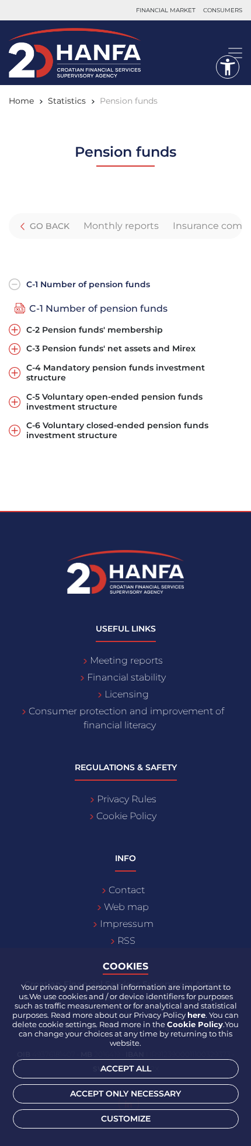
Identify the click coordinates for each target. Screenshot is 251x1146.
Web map (126, 906)
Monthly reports (121, 225)
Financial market (166, 10)
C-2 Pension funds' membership (94, 330)
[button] (227, 67)
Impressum (127, 923)
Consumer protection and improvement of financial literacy (126, 718)
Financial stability (126, 677)
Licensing (126, 694)
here (196, 1015)
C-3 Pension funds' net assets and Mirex (111, 349)
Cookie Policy (126, 815)
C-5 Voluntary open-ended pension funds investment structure (114, 402)
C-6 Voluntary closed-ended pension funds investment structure (117, 430)
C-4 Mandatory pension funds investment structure (115, 373)
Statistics (67, 101)
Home (21, 101)
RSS (126, 940)
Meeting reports (126, 660)
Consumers (222, 10)
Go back (48, 226)
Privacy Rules (126, 799)
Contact (127, 889)
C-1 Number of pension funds (88, 285)
